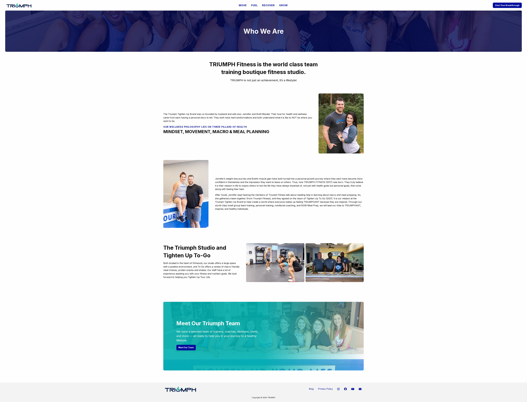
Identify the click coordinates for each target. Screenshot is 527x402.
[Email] (360, 389)
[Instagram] (338, 389)
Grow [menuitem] (283, 5)
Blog (311, 388)
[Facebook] (345, 389)
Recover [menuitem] (268, 5)
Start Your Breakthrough (507, 5)
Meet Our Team (186, 347)
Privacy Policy (325, 388)
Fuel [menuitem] (254, 5)
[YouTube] (353, 389)
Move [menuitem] (243, 5)
